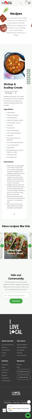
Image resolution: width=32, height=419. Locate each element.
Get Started (5, 364)
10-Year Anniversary (7, 344)
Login (3, 367)
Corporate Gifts (6, 380)
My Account (5, 370)
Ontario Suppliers (22, 344)
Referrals (4, 375)
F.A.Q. (3, 355)
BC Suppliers (20, 350)
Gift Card (4, 372)
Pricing (4, 352)
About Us (4, 347)
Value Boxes (5, 378)
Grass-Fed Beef (21, 355)
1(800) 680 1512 (23, 377)
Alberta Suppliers (22, 347)
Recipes (19, 364)
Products (19, 352)
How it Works (5, 350)
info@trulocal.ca (23, 371)
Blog (18, 367)
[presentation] (2, 245)
